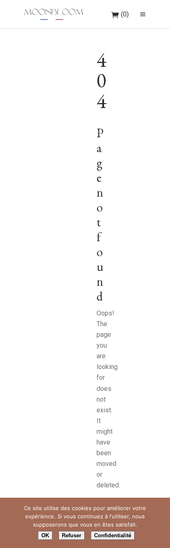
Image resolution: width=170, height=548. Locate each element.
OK (45, 535)
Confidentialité (112, 535)
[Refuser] (160, 523)
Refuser (71, 535)
